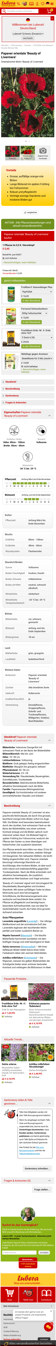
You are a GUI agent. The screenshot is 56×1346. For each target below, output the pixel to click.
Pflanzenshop (16, 45)
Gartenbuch (46, 1300)
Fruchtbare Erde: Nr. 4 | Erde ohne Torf (36, 331)
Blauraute (26, 935)
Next (50, 991)
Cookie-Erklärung (11, 1331)
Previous (4, 991)
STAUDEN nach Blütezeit (43, 45)
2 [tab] (29, 141)
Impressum (8, 1319)
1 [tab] (26, 141)
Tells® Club (28, 1300)
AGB (5, 1327)
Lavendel (32, 921)
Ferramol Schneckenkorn (34, 308)
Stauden (27, 45)
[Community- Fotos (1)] (28, 152)
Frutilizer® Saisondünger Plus (36, 287)
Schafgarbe (30, 957)
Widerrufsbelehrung (12, 1335)
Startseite (4, 45)
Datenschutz (9, 1323)
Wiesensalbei (28, 946)
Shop (9, 1300)
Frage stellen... (42, 1189)
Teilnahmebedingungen (29, 1153)
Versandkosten (9, 273)
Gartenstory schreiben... (37, 1168)
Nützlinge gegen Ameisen (34, 354)
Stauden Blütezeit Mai (9, 48)
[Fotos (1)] (12, 152)
